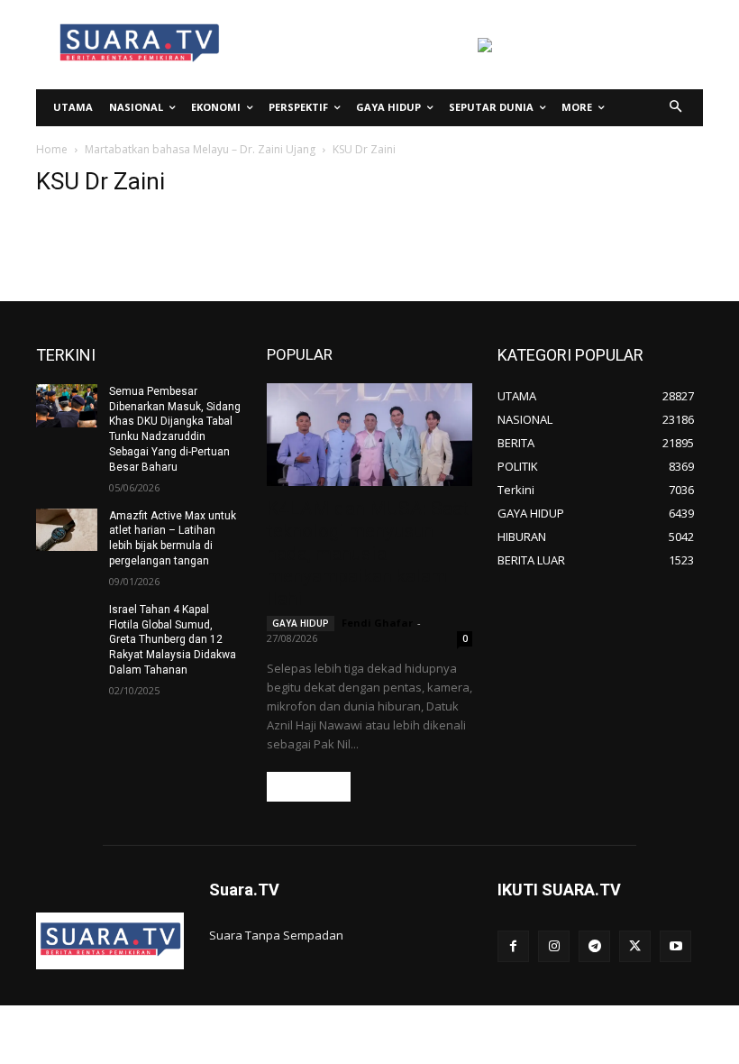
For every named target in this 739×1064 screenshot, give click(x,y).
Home (52, 149)
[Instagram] (554, 946)
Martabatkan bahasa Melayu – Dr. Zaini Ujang (200, 149)
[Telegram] (594, 946)
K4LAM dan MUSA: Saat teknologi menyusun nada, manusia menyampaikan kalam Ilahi (368, 554)
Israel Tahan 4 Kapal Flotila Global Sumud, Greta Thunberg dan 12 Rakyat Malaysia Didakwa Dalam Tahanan (172, 639)
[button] (676, 107)
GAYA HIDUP (300, 623)
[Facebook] (513, 946)
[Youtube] (675, 946)
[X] (635, 946)
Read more (308, 786)
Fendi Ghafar (377, 622)
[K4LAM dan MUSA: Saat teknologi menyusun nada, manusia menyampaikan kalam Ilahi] (369, 434)
